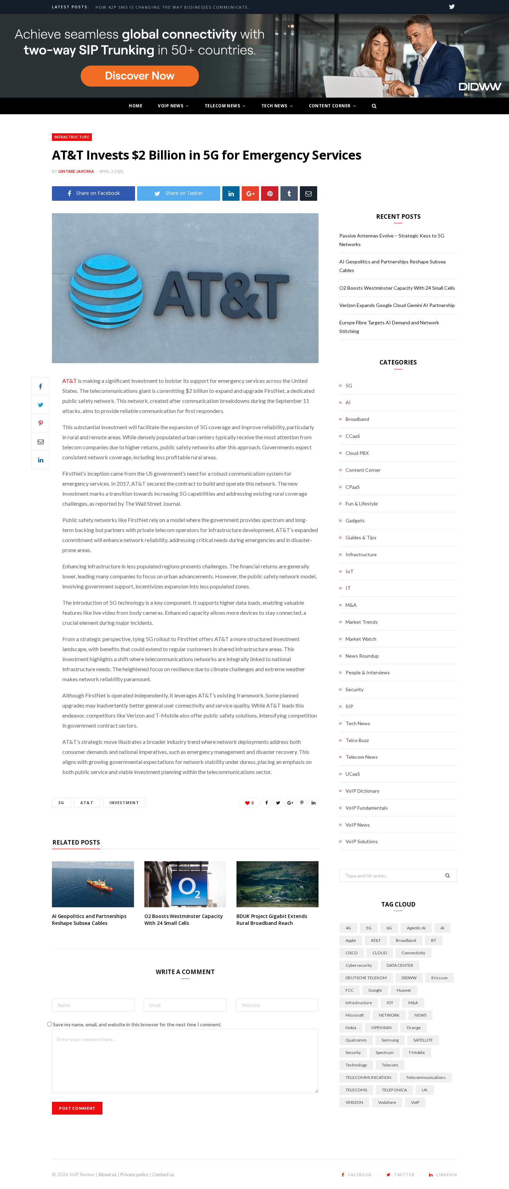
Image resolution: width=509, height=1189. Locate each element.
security (353, 1052)
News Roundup (362, 656)
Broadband (357, 419)
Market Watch (361, 639)
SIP (349, 706)
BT (433, 940)
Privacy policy (134, 1174)
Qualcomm (356, 1040)
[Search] (372, 106)
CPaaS (353, 487)
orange (414, 1027)
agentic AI (416, 927)
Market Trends (362, 622)
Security (355, 689)
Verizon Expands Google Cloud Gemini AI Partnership (397, 305)
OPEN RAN (381, 1027)
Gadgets (355, 520)
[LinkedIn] (231, 193)
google (375, 990)
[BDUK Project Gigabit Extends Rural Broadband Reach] (277, 884)
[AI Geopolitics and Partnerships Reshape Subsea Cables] (93, 884)
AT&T (69, 380)
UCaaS (353, 774)
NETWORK (389, 1015)
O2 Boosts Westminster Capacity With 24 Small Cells (183, 919)
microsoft (355, 1015)
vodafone (387, 1102)
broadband (406, 940)
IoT (350, 571)
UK (425, 1089)
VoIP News (170, 106)
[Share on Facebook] (40, 386)
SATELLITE (423, 1040)
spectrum (385, 1052)
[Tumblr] (289, 193)
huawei (404, 990)
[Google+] (250, 193)
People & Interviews (368, 672)
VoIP (415, 1102)
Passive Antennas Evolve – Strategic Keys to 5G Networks (171, 7)
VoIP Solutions (362, 841)
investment (124, 802)
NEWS (420, 1015)
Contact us (163, 1174)
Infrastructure (71, 136)
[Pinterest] (269, 193)
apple (351, 940)
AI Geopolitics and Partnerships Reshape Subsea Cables (89, 919)
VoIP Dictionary (362, 791)
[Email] (308, 193)
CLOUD (380, 952)
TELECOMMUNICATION (368, 1077)
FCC (350, 990)
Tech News (274, 106)
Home (135, 106)
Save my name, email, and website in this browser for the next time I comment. (137, 1024)
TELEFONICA (394, 1089)
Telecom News (222, 106)
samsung (390, 1040)
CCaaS (353, 436)
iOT (390, 1002)
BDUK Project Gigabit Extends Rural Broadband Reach (271, 919)
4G (348, 927)
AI (348, 402)
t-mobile (417, 1052)
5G (61, 802)
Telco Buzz (357, 740)
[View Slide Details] (254, 56)
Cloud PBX (357, 453)
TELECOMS (356, 1089)
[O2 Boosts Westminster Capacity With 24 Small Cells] (185, 884)
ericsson (439, 977)
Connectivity (413, 952)
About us (107, 1174)
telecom (390, 1065)
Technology (356, 1065)
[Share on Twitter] (40, 404)
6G (389, 927)
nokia (351, 1027)
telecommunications (426, 1077)
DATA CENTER (400, 965)
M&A (351, 605)
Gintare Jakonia (76, 171)
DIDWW (409, 977)
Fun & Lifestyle (362, 503)
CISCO (352, 952)
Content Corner (330, 106)
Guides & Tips (361, 537)
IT (348, 588)
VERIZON (354, 1102)
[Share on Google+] (290, 803)
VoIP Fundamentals (367, 808)
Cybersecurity (359, 965)
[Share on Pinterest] (301, 803)
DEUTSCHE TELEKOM (366, 977)
